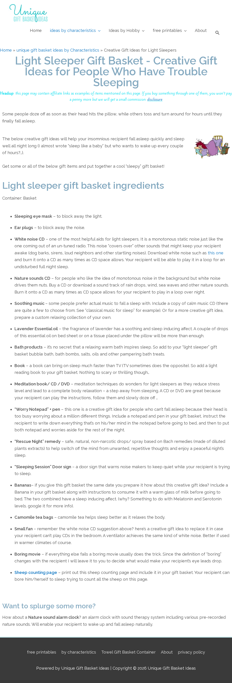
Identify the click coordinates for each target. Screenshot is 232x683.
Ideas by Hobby (124, 30)
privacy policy (191, 652)
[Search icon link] (217, 32)
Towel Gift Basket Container (128, 652)
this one (215, 253)
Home (36, 30)
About (201, 30)
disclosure (154, 99)
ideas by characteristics (73, 30)
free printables (167, 30)
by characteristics (78, 652)
